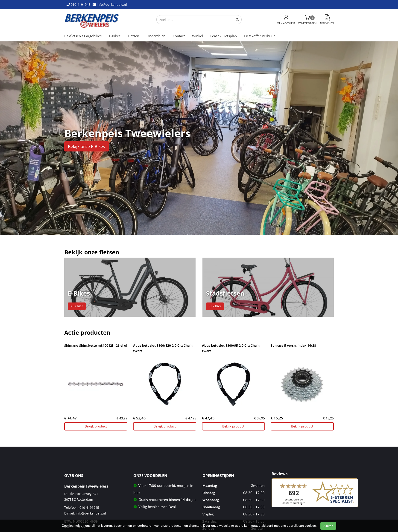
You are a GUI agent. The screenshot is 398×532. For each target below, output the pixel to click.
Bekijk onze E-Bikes (86, 146)
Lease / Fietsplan (223, 36)
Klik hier (76, 306)
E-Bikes (114, 36)
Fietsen (133, 36)
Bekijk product (96, 426)
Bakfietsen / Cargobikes (83, 36)
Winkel (197, 36)
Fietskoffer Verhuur (259, 36)
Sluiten (328, 526)
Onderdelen (155, 36)
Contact (179, 36)
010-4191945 (89, 507)
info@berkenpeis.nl (91, 513)
